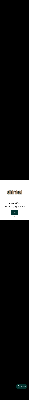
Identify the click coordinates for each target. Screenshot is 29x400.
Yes (14, 212)
